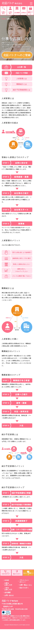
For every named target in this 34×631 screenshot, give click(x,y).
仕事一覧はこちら (25, 585)
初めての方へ (24, 588)
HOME (3, 19)
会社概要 (7, 592)
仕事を (8, 584)
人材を (8, 588)
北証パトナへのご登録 (17, 55)
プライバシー (24, 581)
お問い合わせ (9, 595)
